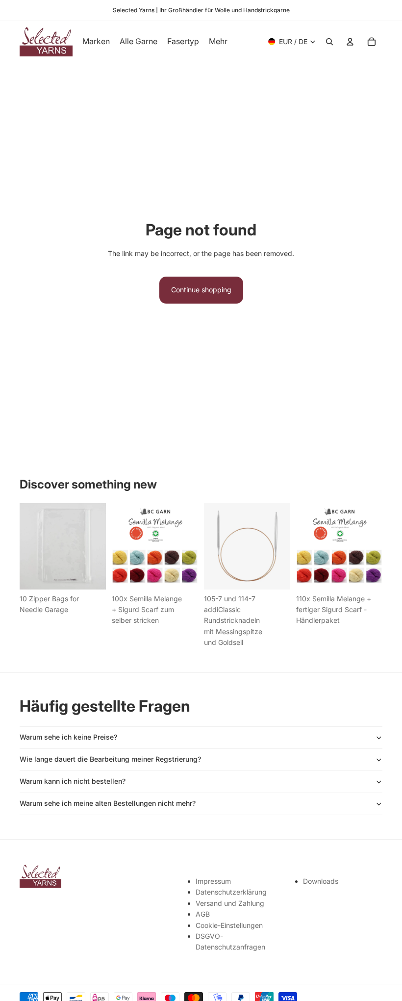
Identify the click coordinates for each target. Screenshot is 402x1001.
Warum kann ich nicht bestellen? (73, 781)
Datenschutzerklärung (231, 892)
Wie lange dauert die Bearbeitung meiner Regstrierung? (110, 759)
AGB (203, 914)
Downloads (320, 881)
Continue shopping (201, 289)
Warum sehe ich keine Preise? (68, 737)
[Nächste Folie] (187, 546)
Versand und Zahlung (230, 903)
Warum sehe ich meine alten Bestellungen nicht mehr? (108, 803)
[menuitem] (218, 41)
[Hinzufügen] (91, 574)
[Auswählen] (275, 574)
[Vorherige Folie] (122, 546)
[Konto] (350, 41)
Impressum (213, 881)
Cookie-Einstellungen (229, 925)
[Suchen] (329, 41)
